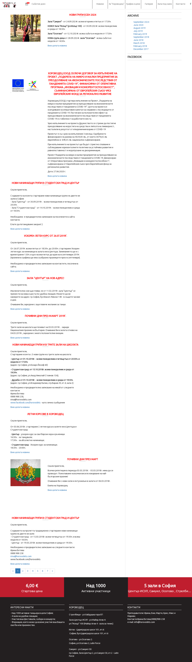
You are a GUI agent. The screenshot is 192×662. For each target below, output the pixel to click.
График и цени (133, 4)
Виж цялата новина (57, 45)
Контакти (180, 4)
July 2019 (138, 31)
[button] (35, 4)
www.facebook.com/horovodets (25, 402)
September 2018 (141, 37)
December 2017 (141, 49)
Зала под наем (165, 4)
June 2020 (138, 25)
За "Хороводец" (116, 4)
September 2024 (141, 22)
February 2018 (140, 46)
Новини (100, 4)
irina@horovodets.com (21, 556)
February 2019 (140, 34)
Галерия (149, 4)
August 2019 (140, 28)
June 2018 (138, 40)
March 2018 (139, 43)
